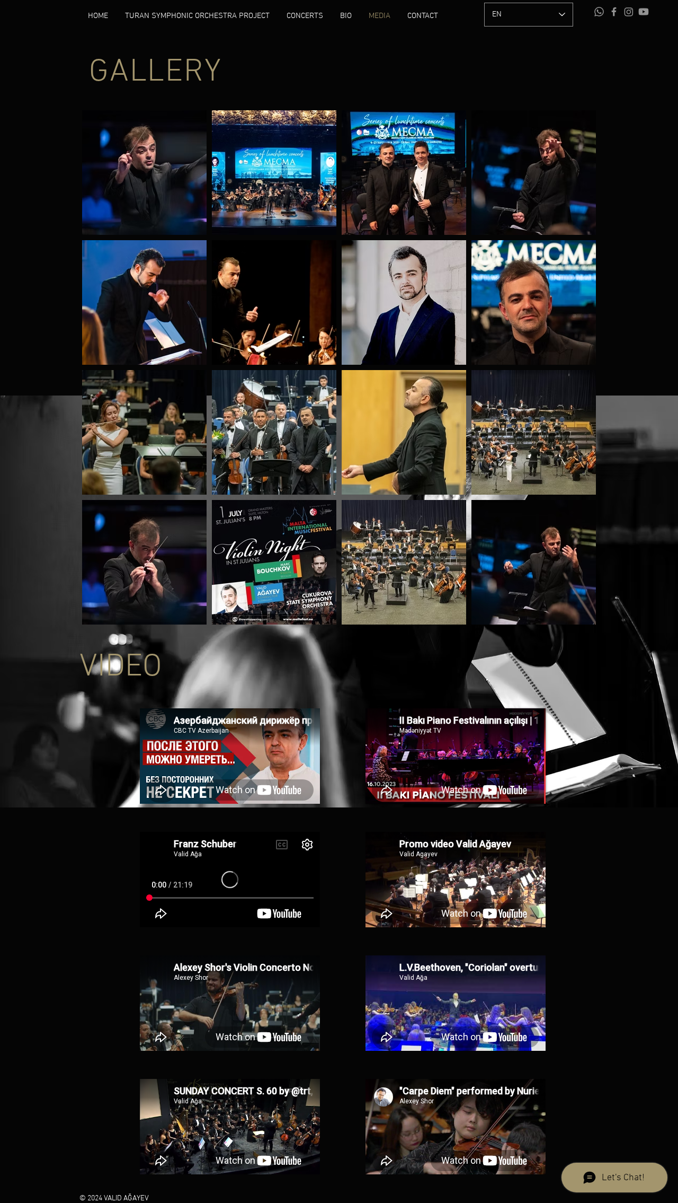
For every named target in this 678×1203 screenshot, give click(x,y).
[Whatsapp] (599, 11)
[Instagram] (629, 11)
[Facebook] (614, 11)
